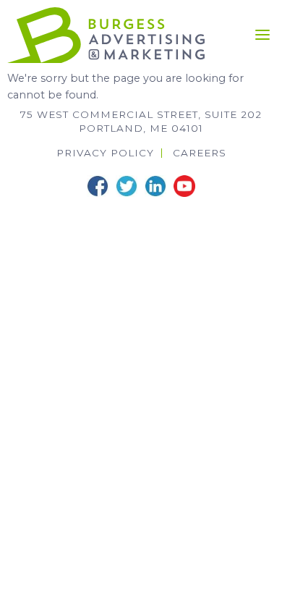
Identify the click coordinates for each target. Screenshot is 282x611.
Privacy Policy (105, 153)
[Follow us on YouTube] (184, 186)
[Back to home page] (106, 34)
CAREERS (199, 153)
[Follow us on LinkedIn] (155, 186)
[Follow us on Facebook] (97, 186)
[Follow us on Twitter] (126, 186)
